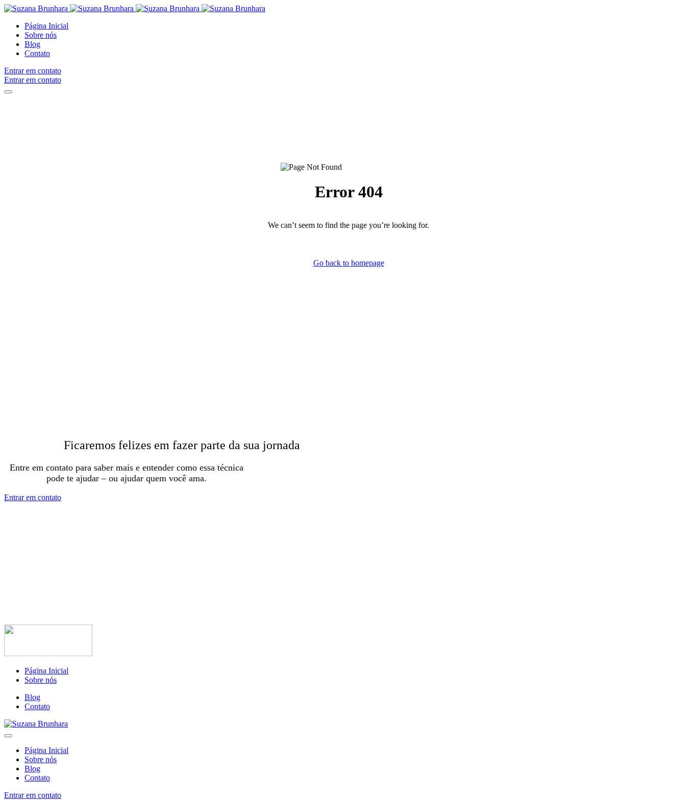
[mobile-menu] (8, 91)
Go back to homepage (348, 262)
